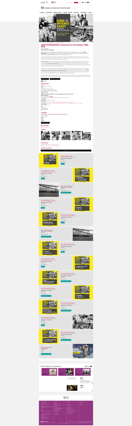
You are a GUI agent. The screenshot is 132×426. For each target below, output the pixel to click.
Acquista (76, 2)
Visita (90, 12)
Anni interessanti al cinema (48, 170)
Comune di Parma (79, 103)
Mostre (65, 12)
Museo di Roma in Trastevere (57, 8)
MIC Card (50, 97)
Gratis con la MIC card (55, 78)
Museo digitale (57, 12)
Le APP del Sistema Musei (45, 374)
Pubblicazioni (43, 415)
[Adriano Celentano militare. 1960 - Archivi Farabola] (45, 136)
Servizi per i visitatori (57, 405)
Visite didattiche (57, 407)
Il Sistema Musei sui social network (62, 373)
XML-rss (91, 423)
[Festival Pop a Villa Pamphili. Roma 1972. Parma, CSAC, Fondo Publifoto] (86, 135)
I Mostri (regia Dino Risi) (66, 156)
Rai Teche (65, 103)
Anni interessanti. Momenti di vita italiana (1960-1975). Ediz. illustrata (54, 114)
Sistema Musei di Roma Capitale (46, 406)
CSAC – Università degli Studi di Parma (56, 103)
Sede (42, 410)
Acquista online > (45, 122)
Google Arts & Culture (78, 374)
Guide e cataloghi (57, 409)
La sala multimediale (44, 418)
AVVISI (54, 94)
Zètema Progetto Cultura (45, 105)
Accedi (80, 2)
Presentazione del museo (45, 403)
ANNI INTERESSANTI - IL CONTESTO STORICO (50, 144)
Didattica (76, 12)
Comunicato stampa (46, 127)
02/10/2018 (86, 381)
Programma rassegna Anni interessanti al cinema (51, 145)
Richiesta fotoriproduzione (45, 417)
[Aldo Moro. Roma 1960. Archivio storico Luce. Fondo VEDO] (65, 135)
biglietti (51, 96)
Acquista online (45, 78)
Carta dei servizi (43, 405)
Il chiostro (42, 419)
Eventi (70, 12)
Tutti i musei (70, 2)
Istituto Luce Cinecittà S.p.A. (69, 102)
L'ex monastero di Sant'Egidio (46, 411)
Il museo (42, 12)
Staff (42, 404)
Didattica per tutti (70, 410)
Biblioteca (43, 416)
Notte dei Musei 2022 (46, 347)
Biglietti (55, 404)
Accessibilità (56, 410)
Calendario (83, 12)
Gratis (63, 163)
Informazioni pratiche (57, 403)
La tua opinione (56, 411)
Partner (81, 405)
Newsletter (43, 407)
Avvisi (81, 404)
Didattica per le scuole (71, 409)
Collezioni (49, 12)
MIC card (55, 406)
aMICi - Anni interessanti (67, 186)
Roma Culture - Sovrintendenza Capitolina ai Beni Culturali (52, 102)
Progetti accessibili (70, 413)
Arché (81, 387)
